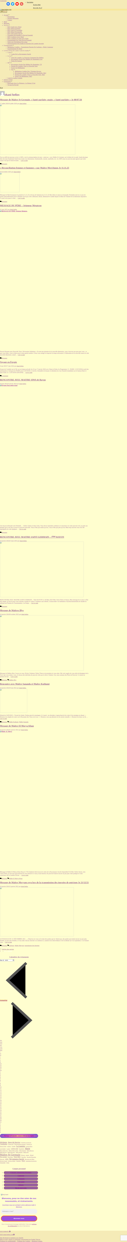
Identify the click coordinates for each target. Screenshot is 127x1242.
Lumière (8, 1148)
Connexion (3, 1)
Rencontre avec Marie (29, 1159)
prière (7, 1159)
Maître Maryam (30, 1150)
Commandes (21, 1179)
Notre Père (23, 1157)
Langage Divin (29, 1146)
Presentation (11, 17)
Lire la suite (24, 160)
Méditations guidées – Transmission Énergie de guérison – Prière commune (30, 47)
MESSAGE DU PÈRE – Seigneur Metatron (20, 205)
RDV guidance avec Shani (15, 37)
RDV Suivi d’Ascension (14, 30)
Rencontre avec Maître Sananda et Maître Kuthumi (25, 684)
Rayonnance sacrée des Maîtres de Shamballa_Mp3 (30, 73)
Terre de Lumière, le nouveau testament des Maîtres (27, 57)
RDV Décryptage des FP (15, 33)
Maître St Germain (10, 1154)
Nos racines (3, 1157)
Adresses (21, 1185)
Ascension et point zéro (26, 1142)
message (27, 1155)
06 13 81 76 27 (37, 8)
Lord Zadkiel (3, 1148)
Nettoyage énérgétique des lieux (17, 42)
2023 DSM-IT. (4, 1231)
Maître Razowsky (11, 1152)
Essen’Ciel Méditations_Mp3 (23, 76)
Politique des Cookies (23, 1241)
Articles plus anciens (8, 949)
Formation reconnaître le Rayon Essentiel (20, 35)
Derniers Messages (13, 18)
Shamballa (18, 1161)
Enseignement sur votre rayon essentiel (19, 40)
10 (5, 951)
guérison (11, 945)
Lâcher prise (14, 1149)
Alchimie (3, 1142)
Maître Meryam (19, 945)
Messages (6, 23)
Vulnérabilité (2, 1162)
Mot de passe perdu (21, 1188)
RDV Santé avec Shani (14, 27)
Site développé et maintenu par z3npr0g (11, 1238)
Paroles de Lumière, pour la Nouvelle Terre (24, 66)
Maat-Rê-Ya (21, 1148)
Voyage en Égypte (13, 85)
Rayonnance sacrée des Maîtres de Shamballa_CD (26, 64)
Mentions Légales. (36, 1241)
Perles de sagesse (16, 61)
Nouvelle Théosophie (31, 1157)
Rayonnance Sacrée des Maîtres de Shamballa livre (26, 59)
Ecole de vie (29, 1144)
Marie (27, 1148)
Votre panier (20, 1182)
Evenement (4, 376)
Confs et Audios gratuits (14, 78)
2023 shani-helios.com (6, 1234)
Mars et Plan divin (4, 1150)
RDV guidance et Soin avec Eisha (17, 38)
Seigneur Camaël (3, 1161)
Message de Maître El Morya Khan (17, 726)
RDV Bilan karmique (13, 28)
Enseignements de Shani (14, 49)
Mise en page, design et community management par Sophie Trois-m (20, 1239)
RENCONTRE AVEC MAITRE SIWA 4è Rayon (23, 380)
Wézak (7, 1162)
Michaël (31, 1155)
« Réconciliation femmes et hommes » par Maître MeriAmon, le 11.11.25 (34, 168)
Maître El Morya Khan (15, 878)
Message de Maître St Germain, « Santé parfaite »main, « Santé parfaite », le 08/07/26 (41, 99)
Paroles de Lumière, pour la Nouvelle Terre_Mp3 (30, 74)
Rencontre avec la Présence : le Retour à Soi (21, 83)
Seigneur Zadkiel (11, 1161)
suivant (9, 951)
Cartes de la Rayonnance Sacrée (21, 54)
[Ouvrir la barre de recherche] (1, 88)
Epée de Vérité (3, 1146)
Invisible (13, 1146)
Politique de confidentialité (8, 1241)
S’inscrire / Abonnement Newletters (20, 1172)
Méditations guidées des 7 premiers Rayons (28, 71)
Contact (9, 20)
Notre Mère (17, 1157)
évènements (7, 81)
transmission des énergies (32, 945)
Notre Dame (10, 1157)
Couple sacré (11, 1144)
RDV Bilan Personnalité (14, 32)
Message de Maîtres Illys (12, 610)
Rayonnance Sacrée (16, 1159)
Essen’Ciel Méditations (18, 68)
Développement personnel (20, 1144)
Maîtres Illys (12, 680)
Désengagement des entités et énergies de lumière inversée (25, 43)
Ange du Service (14, 1142)
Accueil (6, 15)
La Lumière (20, 1146)
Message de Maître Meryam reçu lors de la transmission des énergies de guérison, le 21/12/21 (44, 882)
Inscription (30, 2)
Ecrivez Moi (36, 5)
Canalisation (3, 1144)
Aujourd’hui (3, 1000)
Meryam (23, 1155)
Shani (5, 22)
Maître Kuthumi (13, 722)
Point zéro (2, 1159)
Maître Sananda (23, 722)
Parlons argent (8, 79)
